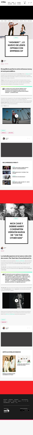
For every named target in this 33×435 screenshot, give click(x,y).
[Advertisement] (16, 13)
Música (9, 2)
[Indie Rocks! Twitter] (24, 401)
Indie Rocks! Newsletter (23, 408)
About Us (12, 402)
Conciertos (16, 399)
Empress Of (4, 132)
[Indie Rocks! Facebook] (22, 401)
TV (15, 2)
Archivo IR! (5, 399)
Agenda (13, 2)
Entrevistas (13, 175)
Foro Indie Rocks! (6, 402)
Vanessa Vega (5, 61)
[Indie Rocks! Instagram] (24, 2)
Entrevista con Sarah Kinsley (18, 176)
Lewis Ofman (10, 132)
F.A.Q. (16, 402)
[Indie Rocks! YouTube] (24, 3)
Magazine (19, 2)
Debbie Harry (4, 322)
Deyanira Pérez (5, 248)
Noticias (16, 37)
